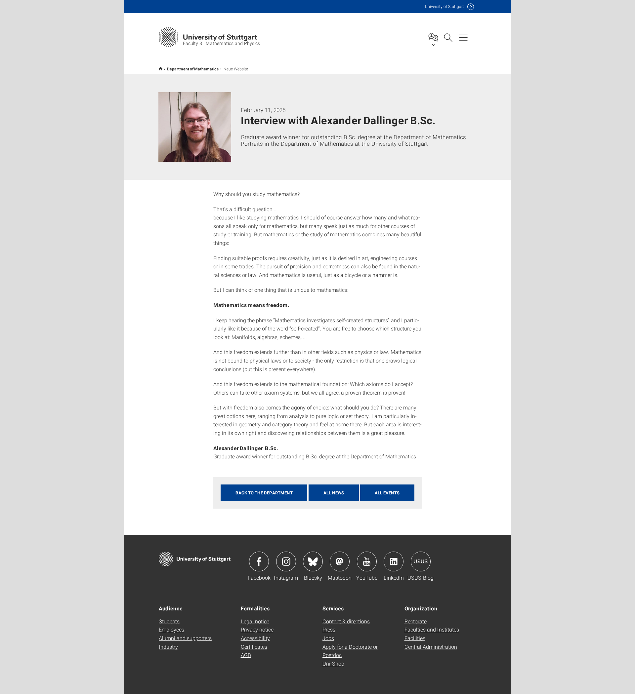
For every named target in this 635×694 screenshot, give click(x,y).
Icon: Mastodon (340, 561)
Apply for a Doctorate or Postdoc (350, 651)
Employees (171, 629)
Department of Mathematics (193, 68)
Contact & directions (346, 621)
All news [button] (333, 493)
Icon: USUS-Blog (421, 561)
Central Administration (430, 646)
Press (328, 629)
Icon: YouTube (367, 561)
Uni (444, 6)
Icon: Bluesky (313, 561)
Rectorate (415, 621)
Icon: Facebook (259, 561)
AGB (246, 654)
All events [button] (387, 493)
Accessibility (255, 638)
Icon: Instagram (286, 561)
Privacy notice (257, 629)
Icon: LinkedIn (393, 561)
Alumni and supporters (185, 638)
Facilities (414, 638)
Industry (168, 646)
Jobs (328, 638)
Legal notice (255, 621)
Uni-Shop (333, 663)
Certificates (254, 646)
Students (169, 621)
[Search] (448, 37)
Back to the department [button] (264, 493)
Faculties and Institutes (431, 629)
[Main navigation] (463, 37)
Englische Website (160, 68)
